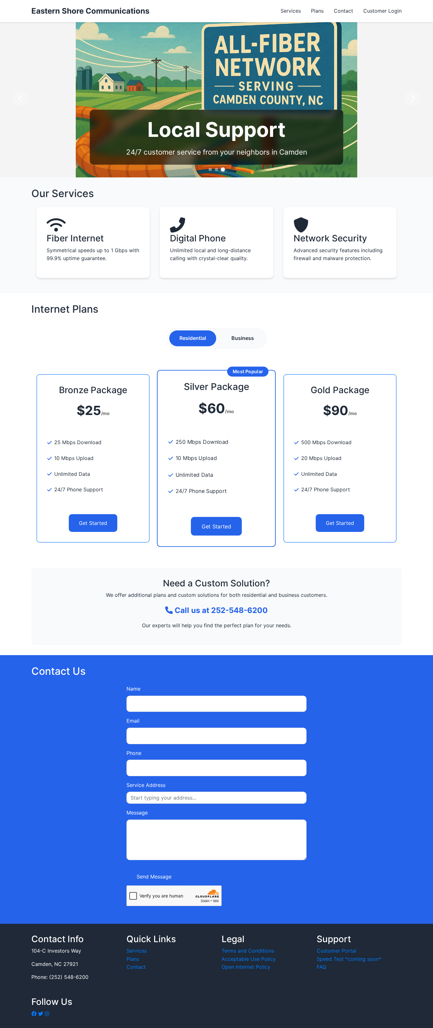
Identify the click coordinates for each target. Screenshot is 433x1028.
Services (291, 11)
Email (132, 721)
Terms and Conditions (248, 951)
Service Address (145, 785)
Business (242, 338)
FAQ (321, 967)
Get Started (93, 523)
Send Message (154, 876)
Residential (192, 338)
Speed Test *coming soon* (349, 959)
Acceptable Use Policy (249, 959)
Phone (133, 753)
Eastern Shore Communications (90, 11)
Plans (317, 11)
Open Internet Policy (246, 967)
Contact (343, 11)
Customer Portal (336, 951)
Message (137, 812)
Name (133, 689)
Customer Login (382, 11)
